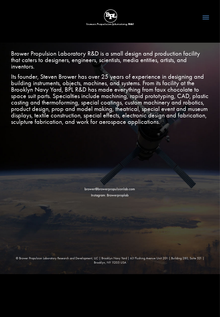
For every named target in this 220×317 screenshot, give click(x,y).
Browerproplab (118, 195)
